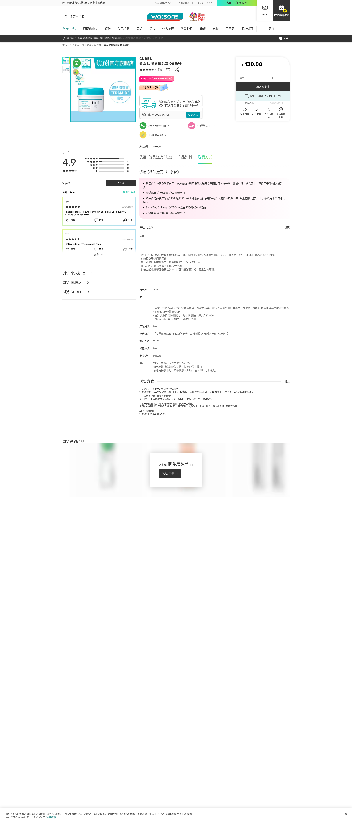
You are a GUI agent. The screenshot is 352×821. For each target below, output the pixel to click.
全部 (64, 192)
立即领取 (193, 114)
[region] (176, 814)
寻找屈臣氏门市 (186, 3)
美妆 (152, 29)
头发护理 (187, 29)
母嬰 (203, 29)
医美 (139, 29)
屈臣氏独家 (90, 29)
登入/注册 (167, 473)
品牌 (271, 29)
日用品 (229, 29)
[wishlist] (168, 69)
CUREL (145, 58)
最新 (72, 192)
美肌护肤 (123, 29)
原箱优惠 (247, 29)
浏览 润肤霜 (72, 283)
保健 (108, 29)
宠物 (216, 29)
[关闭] (346, 814)
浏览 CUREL (72, 292)
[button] (281, 10)
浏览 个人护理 (74, 273)
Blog (200, 3)
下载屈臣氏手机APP (164, 3)
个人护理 (168, 29)
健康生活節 (70, 29)
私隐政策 (51, 817)
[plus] (283, 78)
